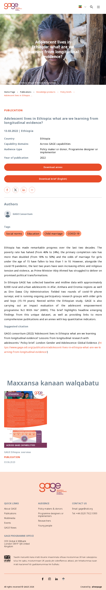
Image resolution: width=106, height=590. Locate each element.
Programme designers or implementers (50, 515)
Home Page (9, 92)
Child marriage (54, 233)
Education (33, 233)
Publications (25, 92)
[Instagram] (49, 578)
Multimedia (9, 518)
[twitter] (15, 190)
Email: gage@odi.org (82, 508)
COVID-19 (73, 233)
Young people (45, 525)
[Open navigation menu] (98, 6)
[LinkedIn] (56, 578)
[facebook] (7, 190)
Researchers (44, 520)
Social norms (14, 233)
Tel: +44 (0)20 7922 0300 (84, 513)
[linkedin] (24, 190)
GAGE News (10, 527)
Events (7, 522)
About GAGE (10, 508)
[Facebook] (42, 578)
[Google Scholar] (63, 578)
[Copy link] (32, 190)
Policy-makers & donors (50, 508)
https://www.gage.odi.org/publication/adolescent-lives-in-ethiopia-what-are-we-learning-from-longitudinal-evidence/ (53, 347)
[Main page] (13, 7)
